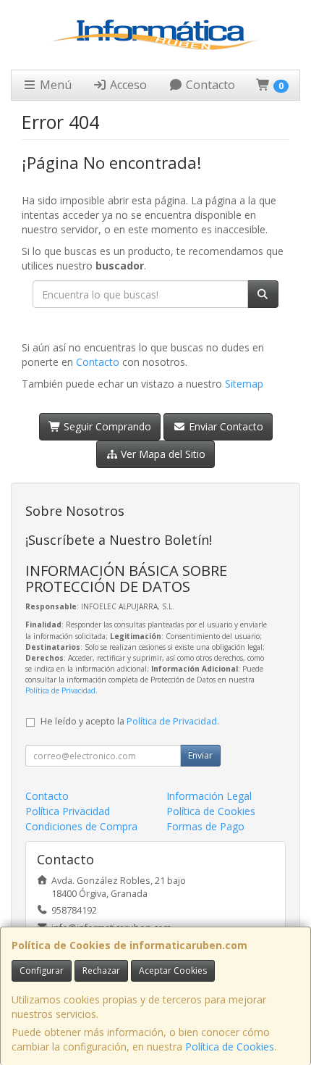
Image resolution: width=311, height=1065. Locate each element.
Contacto (209, 85)
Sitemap (244, 383)
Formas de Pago (205, 826)
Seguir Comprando (106, 426)
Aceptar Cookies (173, 970)
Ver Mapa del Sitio (161, 454)
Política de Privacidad (60, 690)
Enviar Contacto (224, 426)
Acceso (127, 85)
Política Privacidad (67, 811)
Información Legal (209, 796)
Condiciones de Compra (81, 826)
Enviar (200, 755)
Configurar (42, 970)
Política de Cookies (229, 1046)
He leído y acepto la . (130, 721)
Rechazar (101, 970)
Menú (54, 85)
